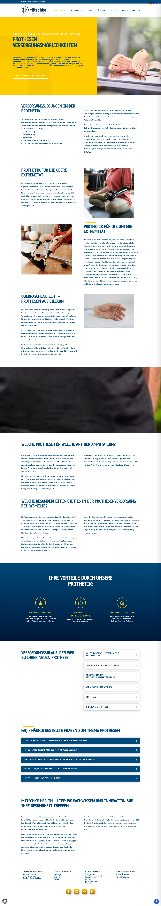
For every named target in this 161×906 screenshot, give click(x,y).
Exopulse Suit (59, 834)
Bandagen (72, 841)
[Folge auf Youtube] (84, 891)
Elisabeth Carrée (90, 878)
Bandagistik (43, 841)
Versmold (88, 883)
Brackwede (88, 879)
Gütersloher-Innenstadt (93, 876)
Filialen (123, 10)
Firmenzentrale (90, 874)
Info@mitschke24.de (33, 878)
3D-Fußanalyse (44, 829)
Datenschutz (58, 876)
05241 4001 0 (27, 1)
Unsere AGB (57, 878)
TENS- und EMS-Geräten (66, 837)
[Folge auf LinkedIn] (92, 891)
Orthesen (27, 826)
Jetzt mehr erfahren (31, 75)
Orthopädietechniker (46, 817)
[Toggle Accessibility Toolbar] (156, 901)
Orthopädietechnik (122, 874)
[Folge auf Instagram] (76, 891)
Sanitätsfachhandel (130, 820)
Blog (133, 10)
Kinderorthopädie (66, 844)
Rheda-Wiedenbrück (92, 881)
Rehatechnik (93, 820)
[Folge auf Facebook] (68, 891)
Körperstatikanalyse (28, 829)
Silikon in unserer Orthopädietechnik (52, 330)
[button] (5, 901)
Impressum (57, 874)
